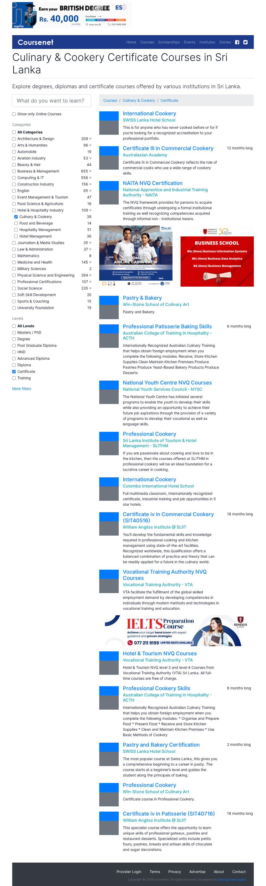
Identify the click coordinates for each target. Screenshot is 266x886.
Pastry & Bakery (142, 298)
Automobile (26, 151)
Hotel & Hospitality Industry (40, 210)
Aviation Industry (31, 158)
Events (189, 42)
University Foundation (35, 307)
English (23, 190)
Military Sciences (31, 268)
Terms (155, 871)
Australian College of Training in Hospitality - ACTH (167, 335)
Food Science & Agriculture (40, 203)
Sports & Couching (33, 301)
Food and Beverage (36, 223)
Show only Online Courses (39, 114)
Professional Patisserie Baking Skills (167, 326)
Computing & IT (30, 177)
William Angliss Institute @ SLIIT (154, 527)
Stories (225, 42)
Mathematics (28, 255)
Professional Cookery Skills (156, 688)
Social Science (29, 288)
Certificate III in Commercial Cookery (168, 148)
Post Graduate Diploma (37, 345)
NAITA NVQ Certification (153, 183)
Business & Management (38, 171)
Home (131, 42)
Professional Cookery (149, 434)
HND (21, 352)
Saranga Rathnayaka (232, 879)
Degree (23, 339)
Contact (239, 871)
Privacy (174, 871)
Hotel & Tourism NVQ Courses (160, 653)
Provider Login (129, 871)
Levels (17, 318)
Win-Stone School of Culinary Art (156, 304)
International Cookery (149, 113)
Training (24, 378)
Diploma (24, 365)
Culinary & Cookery (35, 216)
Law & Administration (35, 249)
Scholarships (169, 42)
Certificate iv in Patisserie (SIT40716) (169, 814)
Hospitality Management (40, 229)
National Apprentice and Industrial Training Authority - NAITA (165, 192)
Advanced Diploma (33, 358)
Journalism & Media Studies (40, 242)
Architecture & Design (35, 138)
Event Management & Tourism (42, 197)
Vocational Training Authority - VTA (158, 584)
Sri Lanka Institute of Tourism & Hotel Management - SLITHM (159, 443)
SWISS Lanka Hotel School (149, 120)
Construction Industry (35, 184)
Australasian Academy (145, 154)
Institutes (207, 42)
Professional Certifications (39, 281)
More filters (21, 388)
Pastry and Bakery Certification (161, 745)
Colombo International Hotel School (158, 486)
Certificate (26, 371)
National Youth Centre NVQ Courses (167, 383)
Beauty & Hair (29, 164)
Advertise (197, 871)
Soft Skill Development (36, 294)
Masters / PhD (29, 332)
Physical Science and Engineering (46, 275)
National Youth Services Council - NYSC (162, 389)
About (219, 871)
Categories (21, 124)
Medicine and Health (34, 262)
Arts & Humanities (32, 145)
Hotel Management (35, 236)
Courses (147, 42)
